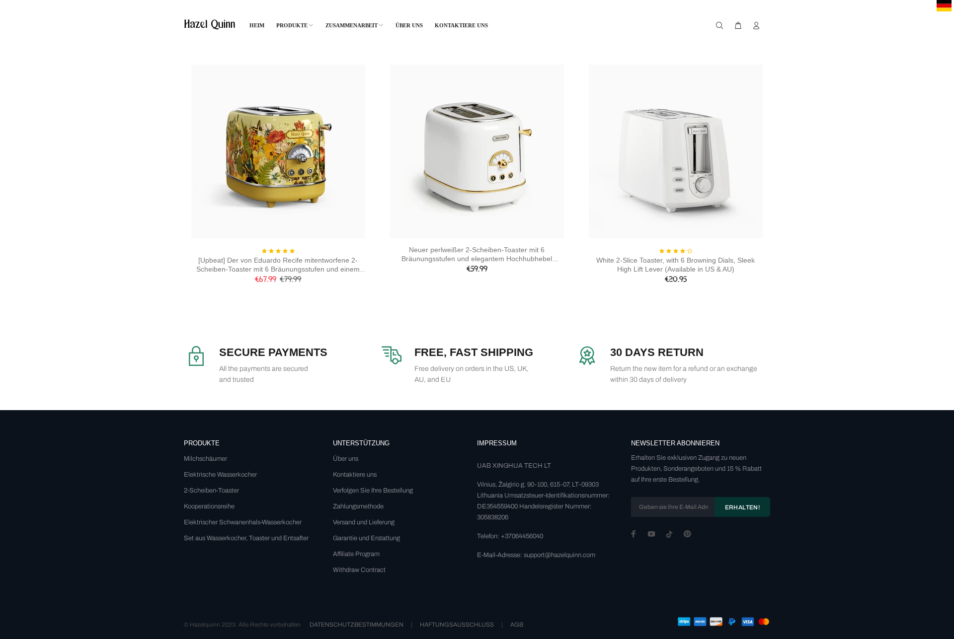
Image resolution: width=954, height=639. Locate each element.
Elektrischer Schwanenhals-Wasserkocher (243, 522)
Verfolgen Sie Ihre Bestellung (373, 490)
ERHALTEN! (742, 507)
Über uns (345, 458)
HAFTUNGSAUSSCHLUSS (457, 624)
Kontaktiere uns (355, 474)
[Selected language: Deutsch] (944, 5)
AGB (516, 624)
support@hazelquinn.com (559, 555)
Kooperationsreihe (209, 506)
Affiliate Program (356, 554)
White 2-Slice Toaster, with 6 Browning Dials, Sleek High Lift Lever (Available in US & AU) (675, 264)
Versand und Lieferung (364, 522)
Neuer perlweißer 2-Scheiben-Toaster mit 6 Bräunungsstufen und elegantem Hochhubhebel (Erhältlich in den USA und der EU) (476, 254)
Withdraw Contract (359, 570)
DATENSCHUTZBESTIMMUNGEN (356, 624)
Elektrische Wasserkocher (220, 474)
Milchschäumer (205, 458)
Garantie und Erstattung (366, 538)
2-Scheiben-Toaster (211, 490)
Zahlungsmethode (358, 506)
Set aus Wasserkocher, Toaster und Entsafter (246, 538)
